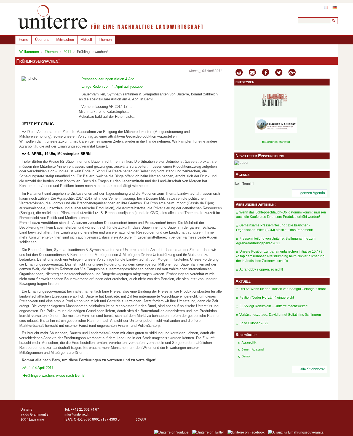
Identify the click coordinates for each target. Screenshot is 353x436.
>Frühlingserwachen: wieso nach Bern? (53, 376)
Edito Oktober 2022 (253, 323)
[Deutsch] (335, 7)
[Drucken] (239, 73)
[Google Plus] (292, 73)
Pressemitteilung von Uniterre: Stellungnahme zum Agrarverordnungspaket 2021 (275, 241)
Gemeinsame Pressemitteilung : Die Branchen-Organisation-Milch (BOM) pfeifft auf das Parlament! (274, 227)
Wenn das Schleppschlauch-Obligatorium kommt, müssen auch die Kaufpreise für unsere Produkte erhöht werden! (281, 214)
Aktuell (86, 40)
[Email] (252, 73)
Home (23, 40)
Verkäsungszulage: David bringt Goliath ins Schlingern (280, 315)
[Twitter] (279, 73)
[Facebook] (265, 73)
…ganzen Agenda (311, 193)
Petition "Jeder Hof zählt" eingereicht (266, 297)
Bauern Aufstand (253, 349)
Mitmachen (65, 40)
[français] (326, 7)
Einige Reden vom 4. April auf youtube (112, 87)
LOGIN (141, 419)
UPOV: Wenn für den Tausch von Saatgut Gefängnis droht (282, 289)
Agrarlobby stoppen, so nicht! (261, 269)
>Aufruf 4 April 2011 (37, 368)
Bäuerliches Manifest (276, 141)
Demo (246, 356)
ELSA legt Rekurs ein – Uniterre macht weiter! (273, 306)
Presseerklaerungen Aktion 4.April (108, 79)
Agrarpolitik (249, 342)
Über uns (42, 40)
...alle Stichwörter (311, 369)
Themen (105, 40)
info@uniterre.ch (77, 414)
